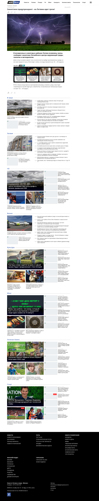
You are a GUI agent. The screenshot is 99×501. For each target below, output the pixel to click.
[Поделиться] (14, 12)
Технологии (76, 2)
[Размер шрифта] (8, 12)
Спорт (84, 2)
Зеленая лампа (66, 2)
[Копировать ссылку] (11, 12)
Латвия (33, 2)
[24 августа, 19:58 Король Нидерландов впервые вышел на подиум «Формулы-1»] (35, 413)
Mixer (49, 2)
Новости (26, 2)
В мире (40, 2)
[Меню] (91, 2)
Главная (9, 6)
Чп (45, 2)
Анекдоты (57, 2)
